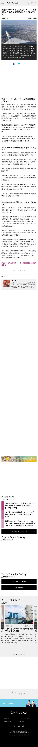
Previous (2, 625)
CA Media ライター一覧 (19, 581)
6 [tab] (21, 654)
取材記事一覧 (19, 587)
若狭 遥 (5, 18)
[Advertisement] (19, 80)
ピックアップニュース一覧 (19, 531)
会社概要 (21, 721)
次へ (24, 270)
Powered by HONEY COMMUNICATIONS (19, 735)
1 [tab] (13, 654)
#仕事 (3, 276)
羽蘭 (7, 626)
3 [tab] (16, 654)
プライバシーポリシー (25, 718)
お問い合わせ (7, 721)
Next (35, 625)
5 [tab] (19, 654)
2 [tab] (14, 654)
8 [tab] (24, 654)
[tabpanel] (19, 628)
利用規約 (6, 718)
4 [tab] (18, 654)
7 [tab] (23, 654)
